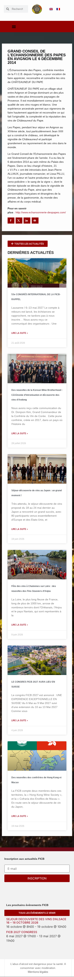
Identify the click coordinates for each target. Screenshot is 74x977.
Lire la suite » (19, 333)
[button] (14, 26)
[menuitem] (51, 9)
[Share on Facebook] (11, 220)
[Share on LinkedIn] (27, 220)
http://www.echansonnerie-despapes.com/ (41, 212)
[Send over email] (35, 220)
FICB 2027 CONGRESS (21, 932)
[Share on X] (19, 220)
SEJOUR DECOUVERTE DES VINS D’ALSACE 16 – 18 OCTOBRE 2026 (36, 920)
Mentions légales (38, 971)
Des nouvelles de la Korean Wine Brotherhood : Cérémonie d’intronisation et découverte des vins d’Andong (36, 395)
